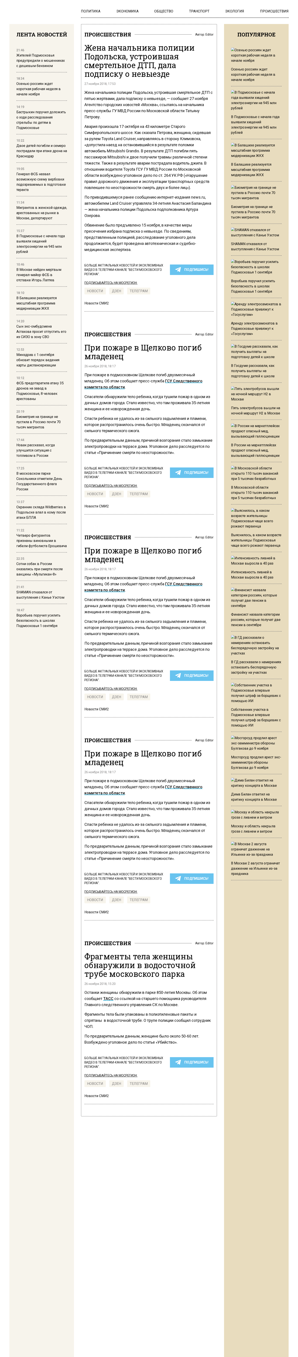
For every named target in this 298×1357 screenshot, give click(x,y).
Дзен (116, 291)
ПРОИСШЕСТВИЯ (107, 34)
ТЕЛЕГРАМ (139, 291)
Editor (210, 34)
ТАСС (108, 998)
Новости (95, 291)
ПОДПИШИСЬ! (196, 270)
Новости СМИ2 (96, 303)
